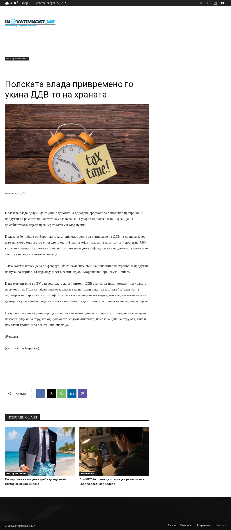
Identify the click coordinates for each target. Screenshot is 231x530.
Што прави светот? (17, 58)
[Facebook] (207, 3)
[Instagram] (215, 3)
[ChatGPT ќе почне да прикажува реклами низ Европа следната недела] (114, 451)
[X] (51, 393)
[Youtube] (222, 3)
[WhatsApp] (61, 393)
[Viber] (82, 393)
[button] (201, 3)
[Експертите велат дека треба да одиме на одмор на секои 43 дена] (40, 451)
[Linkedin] (71, 393)
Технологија (87, 473)
